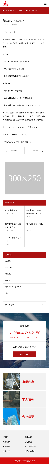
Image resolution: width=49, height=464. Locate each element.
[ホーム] (3, 10)
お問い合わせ (24, 354)
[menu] (45, 3)
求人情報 (6, 446)
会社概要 (28, 441)
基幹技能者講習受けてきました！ (13, 225)
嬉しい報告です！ (12, 210)
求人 (6, 293)
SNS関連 (8, 261)
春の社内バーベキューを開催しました (34, 212)
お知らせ (8, 267)
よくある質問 (30, 446)
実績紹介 (8, 274)
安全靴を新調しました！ (34, 225)
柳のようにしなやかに (13, 287)
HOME (5, 437)
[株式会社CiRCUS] (5, 3)
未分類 (14, 24)
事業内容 (28, 437)
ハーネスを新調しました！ (13, 239)
